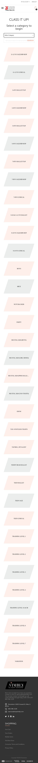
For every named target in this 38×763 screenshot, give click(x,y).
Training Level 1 (19, 536)
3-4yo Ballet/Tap (19, 90)
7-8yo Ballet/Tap (19, 161)
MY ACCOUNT (24, 1)
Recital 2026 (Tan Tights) (19, 393)
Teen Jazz (19, 500)
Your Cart (8, 729)
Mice (19, 286)
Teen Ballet (19, 483)
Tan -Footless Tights (18, 429)
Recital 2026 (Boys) (19, 340)
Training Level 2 (19, 554)
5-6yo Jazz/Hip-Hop (19, 143)
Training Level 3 (19, 572)
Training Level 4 (19, 590)
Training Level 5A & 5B (19, 608)
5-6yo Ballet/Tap (19, 126)
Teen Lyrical (19, 518)
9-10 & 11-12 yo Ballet (19, 215)
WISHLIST (34, 1)
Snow (19, 411)
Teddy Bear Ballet (19, 465)
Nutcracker (19, 304)
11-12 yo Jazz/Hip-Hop (19, 54)
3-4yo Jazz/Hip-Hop (19, 108)
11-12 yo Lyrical (19, 72)
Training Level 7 (19, 643)
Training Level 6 (19, 625)
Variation (19, 661)
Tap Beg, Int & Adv (19, 447)
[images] (17, 761)
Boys (19, 268)
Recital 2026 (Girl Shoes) (19, 358)
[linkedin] (13, 716)
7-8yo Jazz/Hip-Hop (19, 179)
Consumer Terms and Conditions (14, 744)
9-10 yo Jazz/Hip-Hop (19, 233)
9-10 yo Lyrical (19, 251)
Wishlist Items (9, 737)
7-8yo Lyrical (19, 197)
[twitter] (6, 716)
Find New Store (9, 740)
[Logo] (19, 685)
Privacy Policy (9, 748)
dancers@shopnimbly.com (16, 711)
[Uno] (10, 8)
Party (19, 322)
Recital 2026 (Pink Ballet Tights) (19, 376)
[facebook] (8, 716)
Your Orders (8, 733)
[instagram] (11, 716)
